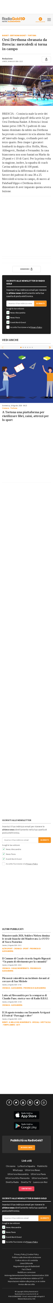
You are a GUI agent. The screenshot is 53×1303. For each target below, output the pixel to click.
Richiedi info (26, 1147)
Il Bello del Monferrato (20, 1022)
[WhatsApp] (44, 1102)
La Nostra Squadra (26, 1166)
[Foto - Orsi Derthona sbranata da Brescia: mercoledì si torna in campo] (26, 86)
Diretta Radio (12, 1182)
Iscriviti (40, 303)
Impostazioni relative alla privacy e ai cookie (26, 1281)
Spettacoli (45, 1022)
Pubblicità (42, 1166)
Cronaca (5, 408)
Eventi (5, 1022)
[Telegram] (37, 1102)
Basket (5, 35)
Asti (18, 1025)
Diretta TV (26, 1182)
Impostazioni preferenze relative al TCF (26, 1278)
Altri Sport (7, 948)
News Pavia (15, 317)
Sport (26, 948)
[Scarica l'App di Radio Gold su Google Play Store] (26, 1126)
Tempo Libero (9, 1025)
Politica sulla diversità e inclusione (26, 1257)
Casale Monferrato (20, 968)
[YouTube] (23, 1102)
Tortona (32, 35)
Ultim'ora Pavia (38, 1174)
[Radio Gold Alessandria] (13, 19)
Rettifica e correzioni (26, 1272)
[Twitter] (16, 1102)
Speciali (35, 1022)
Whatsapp (18, 1170)
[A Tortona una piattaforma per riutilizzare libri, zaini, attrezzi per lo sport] (26, 376)
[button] (50, 347)
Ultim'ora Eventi (40, 1178)
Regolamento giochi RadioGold (26, 1266)
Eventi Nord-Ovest (18, 322)
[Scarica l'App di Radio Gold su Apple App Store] (26, 1115)
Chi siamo (10, 1166)
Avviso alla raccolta (26, 1284)
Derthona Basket (18, 35)
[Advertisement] (26, 226)
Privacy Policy (36, 327)
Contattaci (26, 1189)
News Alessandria (17, 312)
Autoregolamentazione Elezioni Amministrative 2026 (26, 1275)
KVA (34, 1299)
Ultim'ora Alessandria (18, 1174)
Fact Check (26, 1269)
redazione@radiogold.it (36, 1296)
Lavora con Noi (40, 1182)
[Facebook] (9, 1102)
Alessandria (16, 988)
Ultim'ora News (32, 1170)
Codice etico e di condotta (26, 1260)
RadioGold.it (33, 1291)
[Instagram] (30, 1102)
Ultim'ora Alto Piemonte (17, 1178)
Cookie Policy (33, 1254)
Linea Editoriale (26, 1263)
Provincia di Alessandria (34, 988)
